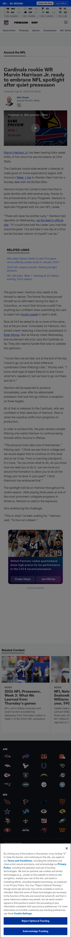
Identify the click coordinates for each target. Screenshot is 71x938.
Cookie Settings (23, 913)
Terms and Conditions (19, 860)
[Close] (67, 848)
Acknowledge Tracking (35, 931)
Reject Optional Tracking (35, 920)
